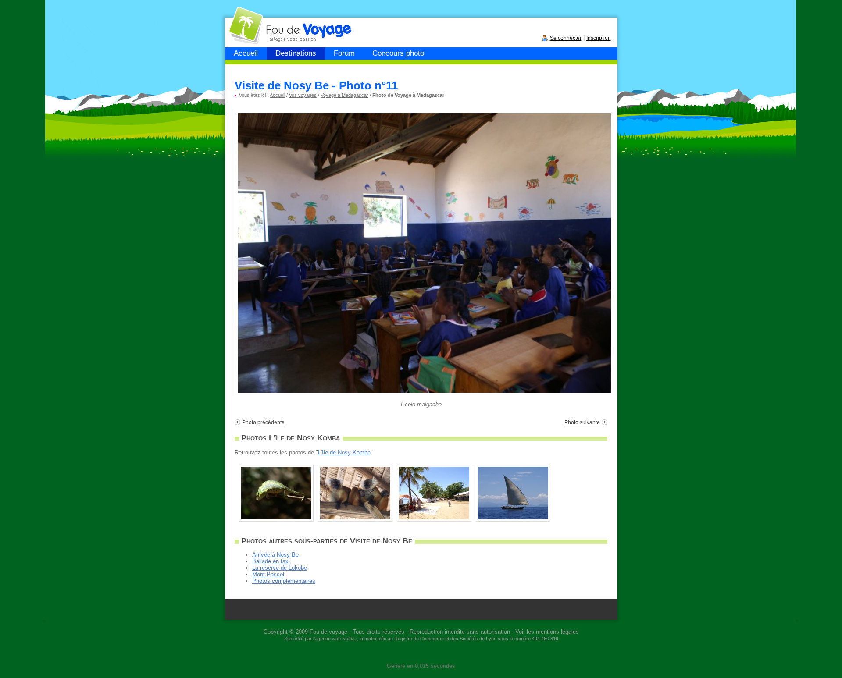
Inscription (598, 38)
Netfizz (349, 638)
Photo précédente (263, 422)
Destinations (295, 53)
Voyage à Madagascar (344, 95)
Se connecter (566, 38)
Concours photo (398, 53)
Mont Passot (268, 574)
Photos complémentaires (283, 581)
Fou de (258, 21)
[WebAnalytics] (421, 653)
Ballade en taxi (271, 561)
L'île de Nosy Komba (344, 452)
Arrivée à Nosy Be (275, 554)
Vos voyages (303, 95)
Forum (344, 53)
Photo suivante (582, 422)
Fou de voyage (328, 631)
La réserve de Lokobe (279, 567)
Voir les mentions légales (547, 631)
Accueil (246, 53)
